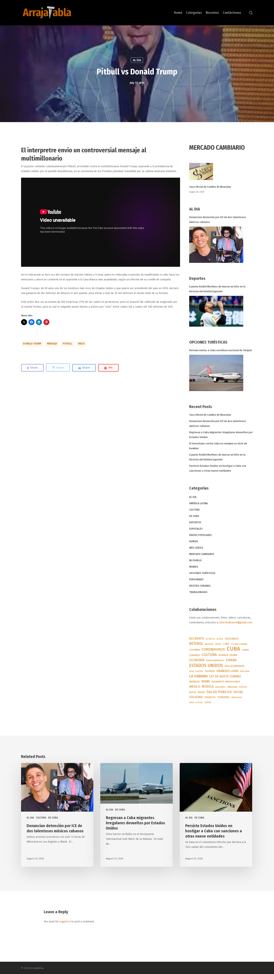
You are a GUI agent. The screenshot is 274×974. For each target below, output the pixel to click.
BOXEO (218, 644)
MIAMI (205, 681)
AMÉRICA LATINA (198, 503)
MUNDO (193, 566)
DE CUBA (194, 516)
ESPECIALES (196, 528)
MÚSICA (207, 687)
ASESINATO (232, 638)
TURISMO (223, 697)
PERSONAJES (196, 579)
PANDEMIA (232, 687)
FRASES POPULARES (200, 535)
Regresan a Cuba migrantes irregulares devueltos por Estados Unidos (221, 435)
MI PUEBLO (195, 560)
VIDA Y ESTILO (196, 702)
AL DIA (137, 60)
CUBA (233, 648)
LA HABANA (198, 676)
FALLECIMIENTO (234, 666)
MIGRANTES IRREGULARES (226, 681)
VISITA (208, 702)
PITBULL (67, 343)
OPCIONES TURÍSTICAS (202, 573)
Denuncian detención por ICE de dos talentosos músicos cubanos (217, 220)
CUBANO (245, 650)
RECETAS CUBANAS (200, 585)
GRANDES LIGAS (227, 671)
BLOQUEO (209, 644)
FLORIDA (210, 671)
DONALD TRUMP (32, 343)
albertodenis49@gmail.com (235, 622)
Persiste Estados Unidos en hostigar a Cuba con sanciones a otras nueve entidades (217, 468)
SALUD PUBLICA (219, 692)
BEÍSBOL (196, 643)
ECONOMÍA (196, 660)
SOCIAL (238, 692)
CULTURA (194, 509)
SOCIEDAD (196, 697)
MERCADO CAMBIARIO (201, 554)
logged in (64, 921)
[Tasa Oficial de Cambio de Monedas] (221, 173)
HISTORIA (244, 671)
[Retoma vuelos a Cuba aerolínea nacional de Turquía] (216, 373)
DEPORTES (195, 522)
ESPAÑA (231, 660)
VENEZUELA (236, 697)
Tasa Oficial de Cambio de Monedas (210, 186)
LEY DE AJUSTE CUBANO (225, 676)
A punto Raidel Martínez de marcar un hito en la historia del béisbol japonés (217, 289)
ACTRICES (210, 639)
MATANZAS (194, 681)
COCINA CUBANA (239, 644)
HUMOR (193, 541)
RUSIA (192, 692)
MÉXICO (194, 687)
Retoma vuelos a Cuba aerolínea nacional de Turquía (220, 350)
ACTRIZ (220, 639)
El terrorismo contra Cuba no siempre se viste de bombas (218, 446)
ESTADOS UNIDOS (206, 665)
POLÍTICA (243, 687)
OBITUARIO (220, 687)
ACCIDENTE (196, 638)
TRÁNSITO (210, 697)
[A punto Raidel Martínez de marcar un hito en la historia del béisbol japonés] (216, 311)
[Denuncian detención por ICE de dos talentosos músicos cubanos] (216, 244)
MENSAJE (52, 343)
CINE (226, 644)
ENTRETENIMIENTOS (215, 660)
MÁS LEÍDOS (196, 547)
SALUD (201, 692)
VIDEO (81, 343)
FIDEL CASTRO (196, 671)
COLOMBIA (194, 649)
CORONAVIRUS (213, 649)
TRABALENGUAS (198, 592)
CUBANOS (194, 655)
